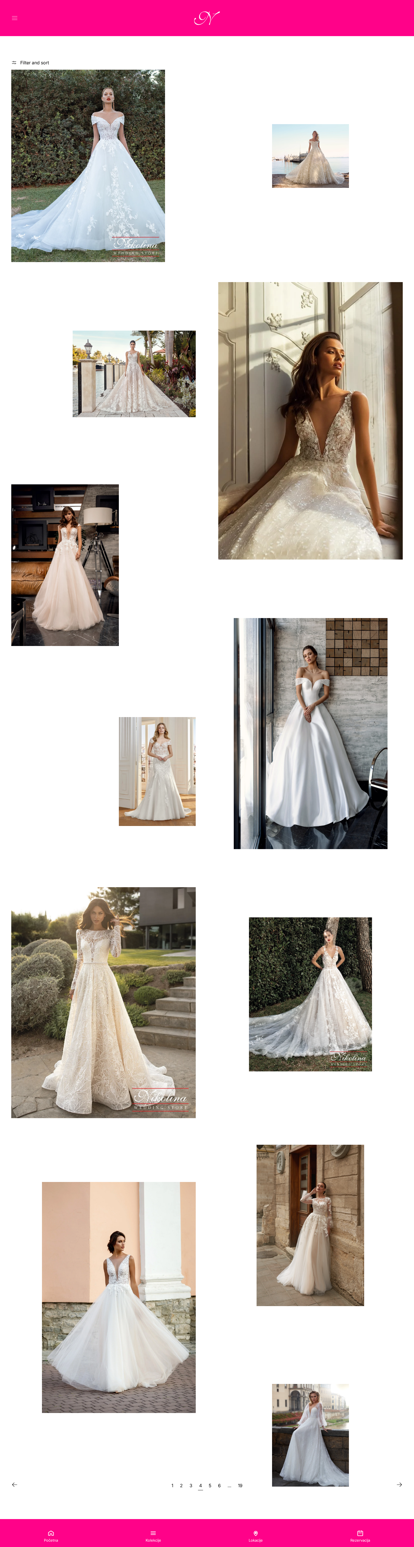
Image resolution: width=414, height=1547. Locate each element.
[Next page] (399, 1484)
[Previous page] (14, 1484)
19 (240, 1485)
